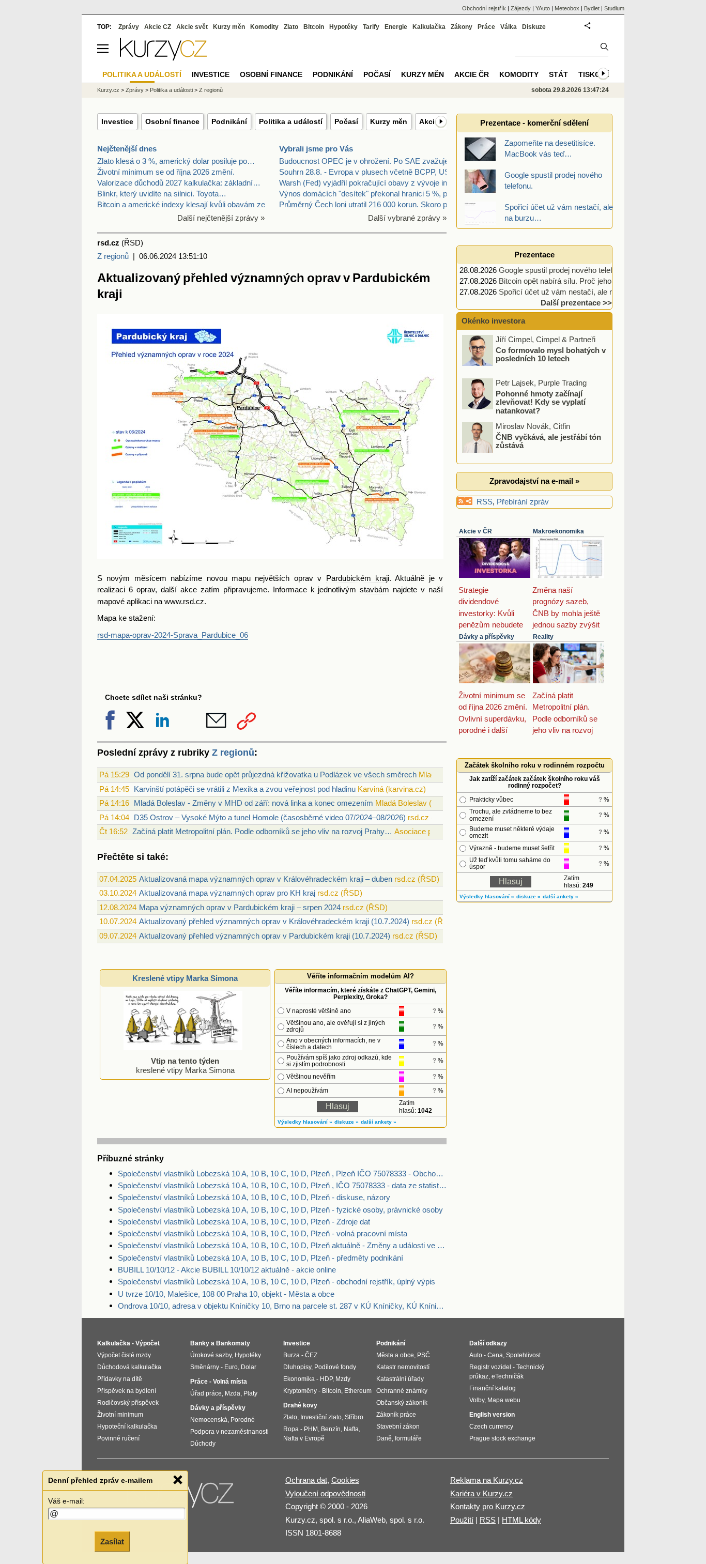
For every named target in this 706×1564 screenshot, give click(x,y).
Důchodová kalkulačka (129, 1367)
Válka (508, 26)
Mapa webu (503, 1400)
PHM (311, 1429)
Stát (558, 74)
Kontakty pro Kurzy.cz (487, 1506)
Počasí (346, 121)
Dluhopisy (297, 1367)
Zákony (461, 26)
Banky (199, 1343)
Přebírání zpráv (523, 501)
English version (492, 1414)
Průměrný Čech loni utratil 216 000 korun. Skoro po (365, 204)
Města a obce (395, 1355)
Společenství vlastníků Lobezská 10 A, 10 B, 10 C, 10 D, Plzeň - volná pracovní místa (262, 1233)
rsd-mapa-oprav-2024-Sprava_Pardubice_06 (172, 635)
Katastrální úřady (400, 1379)
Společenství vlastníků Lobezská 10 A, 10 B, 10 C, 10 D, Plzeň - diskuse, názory (254, 1197)
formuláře (408, 1438)
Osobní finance (172, 121)
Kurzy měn (388, 121)
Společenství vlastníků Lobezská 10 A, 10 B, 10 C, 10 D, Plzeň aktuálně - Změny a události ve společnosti (282, 1245)
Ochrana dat (306, 1480)
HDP (326, 1379)
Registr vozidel (490, 1367)
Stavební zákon (398, 1426)
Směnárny (204, 1367)
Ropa (291, 1429)
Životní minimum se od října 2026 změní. (166, 171)
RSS (485, 501)
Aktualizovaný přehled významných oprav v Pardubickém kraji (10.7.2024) (264, 935)
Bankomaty (233, 1343)
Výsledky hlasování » (305, 1122)
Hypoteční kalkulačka (127, 1426)
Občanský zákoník (401, 1402)
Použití (461, 1519)
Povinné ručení (118, 1438)
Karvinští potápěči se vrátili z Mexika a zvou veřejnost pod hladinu (245, 789)
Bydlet (592, 8)
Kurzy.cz (108, 90)
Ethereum (358, 1390)
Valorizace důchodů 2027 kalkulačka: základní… (178, 182)
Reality (543, 636)
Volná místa (230, 1381)
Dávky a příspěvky (486, 636)
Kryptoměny (300, 1390)
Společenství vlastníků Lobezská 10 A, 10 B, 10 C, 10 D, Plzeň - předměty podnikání (260, 1257)
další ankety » (378, 1122)
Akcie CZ (157, 26)
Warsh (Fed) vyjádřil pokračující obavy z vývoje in (363, 182)
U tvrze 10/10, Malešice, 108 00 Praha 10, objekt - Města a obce (226, 1294)
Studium (614, 8)
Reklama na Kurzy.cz (486, 1480)
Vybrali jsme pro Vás (316, 148)
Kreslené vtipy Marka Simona (185, 978)
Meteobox (567, 8)
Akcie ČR (471, 74)
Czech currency (491, 1426)
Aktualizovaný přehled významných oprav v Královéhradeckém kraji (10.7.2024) (274, 921)
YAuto (542, 8)
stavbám (374, 589)
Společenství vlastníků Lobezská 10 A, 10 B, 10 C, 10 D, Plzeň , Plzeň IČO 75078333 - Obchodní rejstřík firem (282, 1173)
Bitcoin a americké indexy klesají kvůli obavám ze (181, 204)
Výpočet (147, 1343)
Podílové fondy (335, 1367)
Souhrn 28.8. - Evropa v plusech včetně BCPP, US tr (367, 171)
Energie (396, 26)
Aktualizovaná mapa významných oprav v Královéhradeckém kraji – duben (265, 879)
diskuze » (346, 1122)
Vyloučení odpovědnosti (325, 1493)
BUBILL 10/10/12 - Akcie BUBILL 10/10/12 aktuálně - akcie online (227, 1269)
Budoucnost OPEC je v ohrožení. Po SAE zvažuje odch (373, 161)
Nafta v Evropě (304, 1438)
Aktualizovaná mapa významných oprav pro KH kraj (227, 892)
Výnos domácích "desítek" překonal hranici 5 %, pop (367, 193)
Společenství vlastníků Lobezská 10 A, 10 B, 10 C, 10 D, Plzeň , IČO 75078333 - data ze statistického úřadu (282, 1185)
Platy (250, 1393)
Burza (291, 1355)
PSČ (423, 1355)
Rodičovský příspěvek (128, 1402)
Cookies (345, 1480)
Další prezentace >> (576, 302)
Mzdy (342, 1379)
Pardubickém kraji (357, 578)
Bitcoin (313, 26)
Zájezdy (521, 8)
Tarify (371, 26)
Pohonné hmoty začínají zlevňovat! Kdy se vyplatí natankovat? (541, 402)
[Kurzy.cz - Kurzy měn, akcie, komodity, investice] (163, 57)
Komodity (264, 26)
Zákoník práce (396, 1414)
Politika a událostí (291, 121)
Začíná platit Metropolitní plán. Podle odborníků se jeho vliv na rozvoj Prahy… (262, 831)
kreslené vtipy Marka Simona (185, 1065)
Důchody (203, 1443)
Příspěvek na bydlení (126, 1390)
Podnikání (229, 121)
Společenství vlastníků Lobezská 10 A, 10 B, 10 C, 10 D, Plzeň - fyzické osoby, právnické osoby (280, 1209)
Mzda (232, 1393)
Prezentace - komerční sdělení (534, 122)
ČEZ (311, 1355)
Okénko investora (492, 320)
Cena (495, 1355)
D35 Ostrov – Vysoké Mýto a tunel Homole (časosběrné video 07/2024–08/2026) (270, 817)
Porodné (243, 1419)
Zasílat (112, 1541)
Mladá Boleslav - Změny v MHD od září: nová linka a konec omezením (253, 803)
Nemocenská (208, 1419)
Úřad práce (206, 1393)
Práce (486, 26)
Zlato (291, 26)
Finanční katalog (492, 1388)
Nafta (351, 1429)
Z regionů (113, 256)
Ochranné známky (401, 1390)
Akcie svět (192, 26)
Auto (475, 1355)
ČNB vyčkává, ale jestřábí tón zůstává (548, 441)
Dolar (248, 1367)
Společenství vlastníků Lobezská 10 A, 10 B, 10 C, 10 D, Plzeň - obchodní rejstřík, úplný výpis (276, 1281)
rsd (188, 601)
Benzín (331, 1429)
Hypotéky (343, 26)
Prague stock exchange (502, 1438)
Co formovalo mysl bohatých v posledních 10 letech (551, 354)
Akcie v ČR (475, 531)
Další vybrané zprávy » (407, 217)
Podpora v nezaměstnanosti (229, 1431)
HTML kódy (521, 1519)
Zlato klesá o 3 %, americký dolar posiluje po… (176, 161)
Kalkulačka (429, 26)
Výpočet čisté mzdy (124, 1355)
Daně (384, 1438)
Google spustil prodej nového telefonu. (563, 270)
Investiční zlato (321, 1417)
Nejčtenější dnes (127, 148)
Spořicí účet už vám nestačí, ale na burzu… (573, 291)
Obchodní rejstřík (484, 8)
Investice (117, 121)
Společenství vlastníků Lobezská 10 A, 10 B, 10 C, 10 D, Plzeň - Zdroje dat (244, 1221)
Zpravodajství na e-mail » (534, 481)
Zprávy (128, 26)
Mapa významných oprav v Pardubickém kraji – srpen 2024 (240, 907)
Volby (476, 1400)
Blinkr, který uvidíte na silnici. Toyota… (161, 193)
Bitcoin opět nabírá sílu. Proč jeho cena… (568, 281)
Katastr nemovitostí (402, 1367)
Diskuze (534, 26)
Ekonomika (299, 1379)
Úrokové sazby (211, 1355)
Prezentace (534, 254)
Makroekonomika (558, 531)
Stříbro (354, 1417)
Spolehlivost (523, 1355)
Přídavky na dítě (119, 1379)
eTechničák (508, 1376)
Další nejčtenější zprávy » (221, 217)
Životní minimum (120, 1414)
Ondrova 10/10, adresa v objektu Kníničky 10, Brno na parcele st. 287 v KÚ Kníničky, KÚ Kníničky (282, 1305)
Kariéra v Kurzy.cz (481, 1493)
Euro (231, 1367)
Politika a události (171, 90)
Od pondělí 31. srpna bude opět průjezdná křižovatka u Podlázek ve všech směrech (275, 774)
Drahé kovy (300, 1405)
